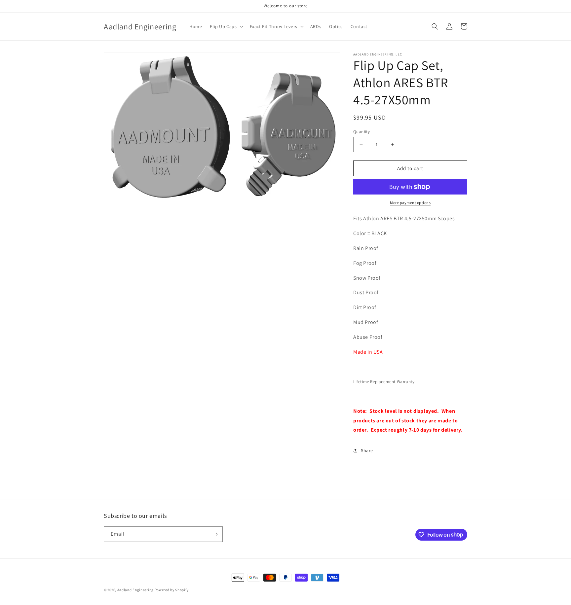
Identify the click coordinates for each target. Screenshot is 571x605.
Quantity (361, 131)
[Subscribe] (215, 534)
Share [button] (367, 450)
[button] (226, 26)
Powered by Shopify (172, 589)
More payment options (410, 202)
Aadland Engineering (135, 589)
